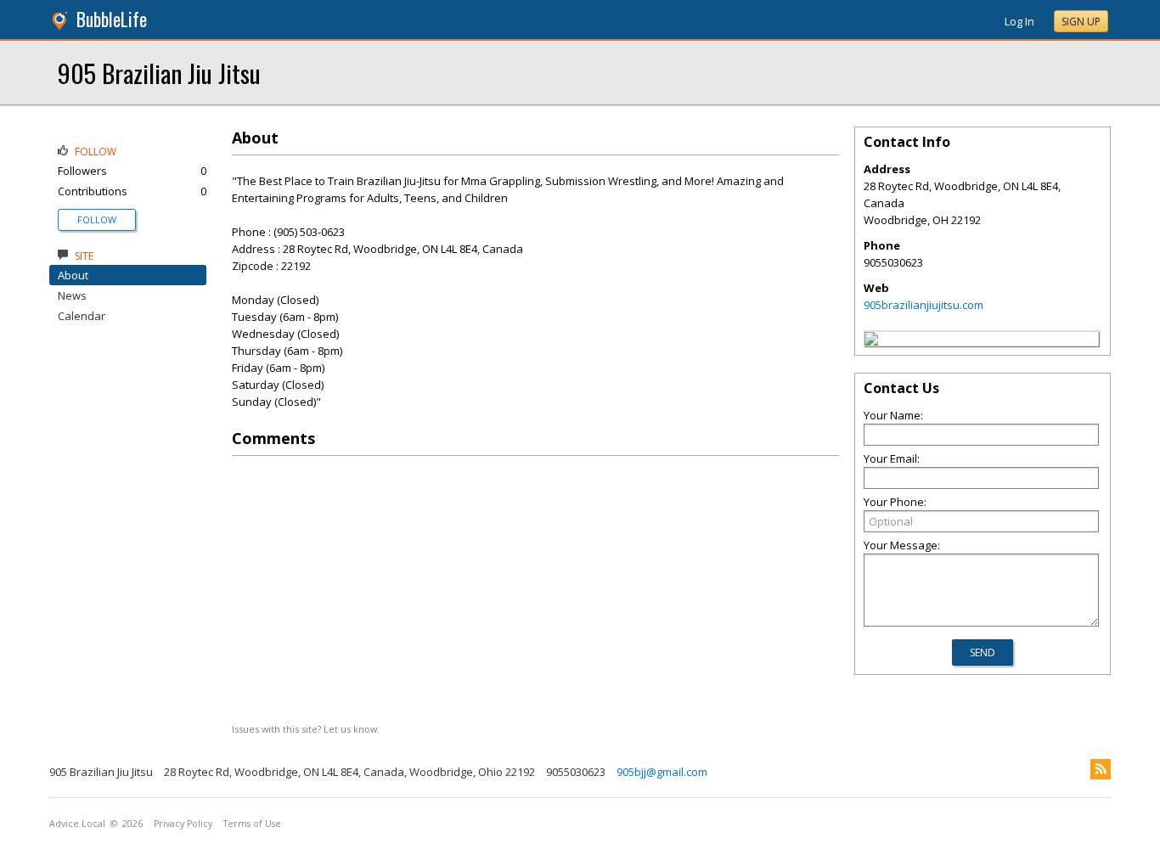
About (73, 275)
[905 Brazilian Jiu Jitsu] (871, 341)
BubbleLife (111, 19)
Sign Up (1081, 21)
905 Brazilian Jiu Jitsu (159, 72)
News (72, 295)
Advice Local (77, 823)
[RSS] (1100, 769)
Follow (96, 219)
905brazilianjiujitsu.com (923, 304)
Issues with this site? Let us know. (306, 728)
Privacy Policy (183, 823)
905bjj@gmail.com (662, 771)
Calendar (81, 315)
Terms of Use (252, 823)
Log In (1019, 21)
